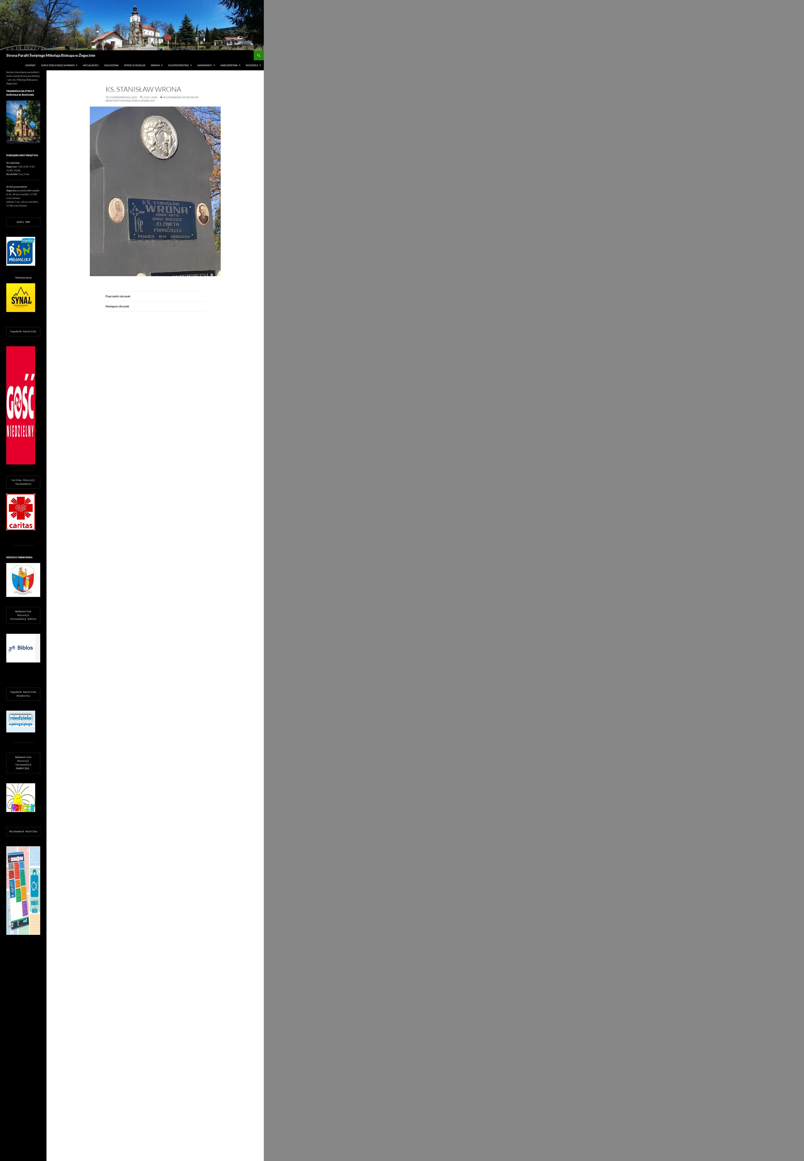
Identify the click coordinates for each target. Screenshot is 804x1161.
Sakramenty (204, 65)
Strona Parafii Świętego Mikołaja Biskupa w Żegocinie (50, 55)
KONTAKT (30, 65)
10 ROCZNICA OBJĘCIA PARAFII (58, 65)
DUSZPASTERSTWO (178, 65)
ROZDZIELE (252, 65)
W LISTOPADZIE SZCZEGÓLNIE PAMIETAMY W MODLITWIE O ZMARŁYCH (152, 99)
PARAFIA (155, 65)
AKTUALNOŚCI (91, 65)
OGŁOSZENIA (111, 65)
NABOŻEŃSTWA (228, 65)
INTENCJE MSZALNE (134, 65)
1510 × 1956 (150, 97)
